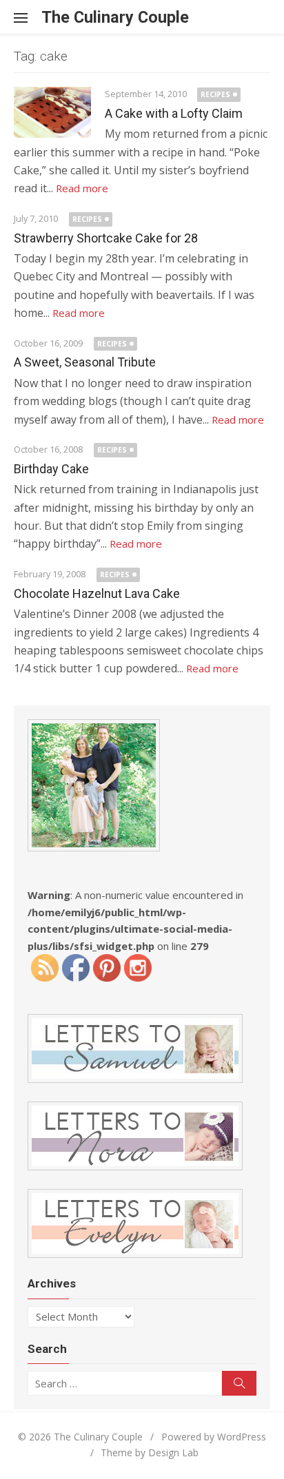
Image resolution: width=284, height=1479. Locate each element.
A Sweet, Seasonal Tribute (85, 362)
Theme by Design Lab (150, 1452)
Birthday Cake (51, 469)
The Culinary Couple (115, 17)
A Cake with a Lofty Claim (174, 113)
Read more (82, 188)
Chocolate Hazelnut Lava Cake (97, 593)
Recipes (215, 94)
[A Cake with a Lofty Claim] (52, 112)
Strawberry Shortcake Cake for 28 (106, 238)
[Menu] (27, 17)
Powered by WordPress (213, 1436)
